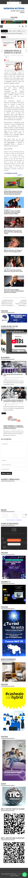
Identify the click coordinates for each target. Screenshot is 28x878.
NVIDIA (15, 405)
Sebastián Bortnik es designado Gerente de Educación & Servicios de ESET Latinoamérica (7, 303)
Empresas (3, 37)
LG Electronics (10, 405)
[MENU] (1, 26)
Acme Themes (14, 875)
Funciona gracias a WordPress (8, 874)
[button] (24, 874)
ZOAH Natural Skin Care (12, 379)
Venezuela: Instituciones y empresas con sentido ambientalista (21, 303)
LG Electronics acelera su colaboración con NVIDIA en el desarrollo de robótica (13, 400)
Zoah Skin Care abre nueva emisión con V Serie (13, 375)
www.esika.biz (10, 142)
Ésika (8, 57)
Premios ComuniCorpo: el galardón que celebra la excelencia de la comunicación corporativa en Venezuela (13, 427)
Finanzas (8, 361)
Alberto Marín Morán (18, 55)
